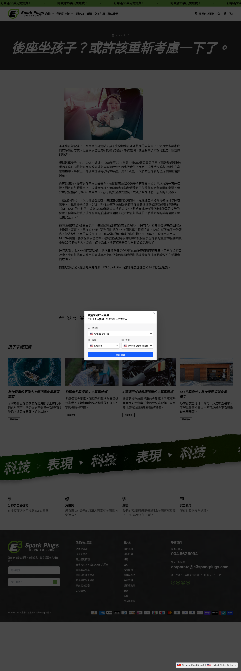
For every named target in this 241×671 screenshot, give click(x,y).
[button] (207, 665)
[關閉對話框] (154, 313)
